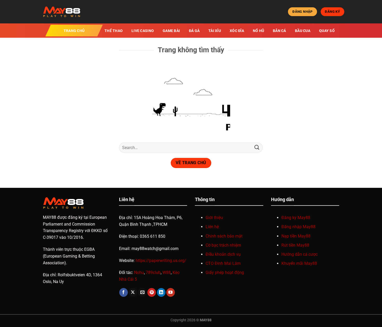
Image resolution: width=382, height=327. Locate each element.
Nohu (139, 272)
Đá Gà (194, 31)
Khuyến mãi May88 (299, 263)
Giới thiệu (214, 217)
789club (153, 272)
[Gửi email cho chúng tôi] (142, 292)
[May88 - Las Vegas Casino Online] (69, 11)
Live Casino (142, 31)
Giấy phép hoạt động (225, 272)
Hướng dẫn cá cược (299, 254)
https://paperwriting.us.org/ (161, 260)
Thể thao (113, 31)
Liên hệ (212, 226)
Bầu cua (302, 31)
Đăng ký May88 (295, 217)
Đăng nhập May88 (298, 226)
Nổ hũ (258, 31)
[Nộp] (257, 148)
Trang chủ (74, 31)
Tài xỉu (214, 31)
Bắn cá (279, 31)
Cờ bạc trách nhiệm (223, 245)
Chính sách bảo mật (224, 236)
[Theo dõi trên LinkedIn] (161, 292)
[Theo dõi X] (133, 292)
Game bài (171, 31)
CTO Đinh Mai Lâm (223, 263)
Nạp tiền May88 (296, 236)
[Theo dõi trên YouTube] (170, 292)
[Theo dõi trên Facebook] (123, 292)
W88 (166, 272)
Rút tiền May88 (295, 245)
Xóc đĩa (237, 31)
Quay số (327, 31)
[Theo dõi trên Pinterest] (151, 292)
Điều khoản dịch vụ (223, 254)
